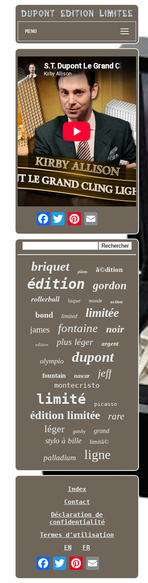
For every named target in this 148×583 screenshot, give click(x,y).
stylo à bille (63, 440)
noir (115, 329)
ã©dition (109, 270)
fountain (54, 375)
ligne (97, 454)
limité (61, 399)
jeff (104, 373)
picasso (105, 404)
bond (44, 314)
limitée (102, 312)
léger (54, 429)
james (40, 330)
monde (95, 301)
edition (42, 344)
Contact (77, 502)
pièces (83, 271)
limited (69, 316)
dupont (93, 357)
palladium (60, 457)
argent (110, 343)
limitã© (99, 441)
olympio (52, 361)
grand (101, 430)
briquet (50, 266)
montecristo (76, 385)
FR (86, 547)
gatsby (79, 431)
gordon (110, 285)
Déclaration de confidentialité (77, 518)
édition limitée (65, 415)
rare (116, 416)
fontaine (78, 328)
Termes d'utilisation (77, 535)
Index (77, 489)
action (116, 301)
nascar (82, 376)
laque (74, 300)
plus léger (75, 342)
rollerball (45, 299)
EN (68, 547)
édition (56, 284)
